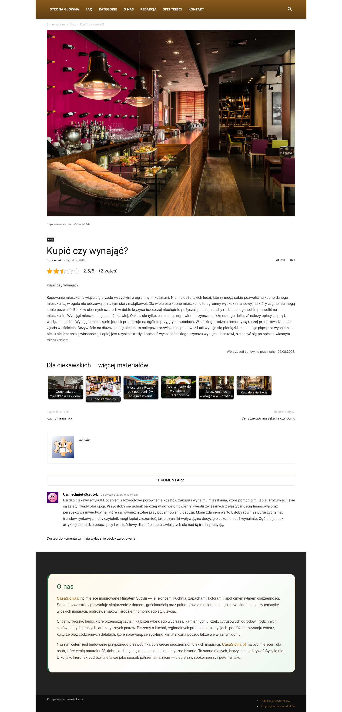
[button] (289, 9)
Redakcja (148, 9)
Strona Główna (64, 9)
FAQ (89, 9)
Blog (73, 24)
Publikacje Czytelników (275, 701)
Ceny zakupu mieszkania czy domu (268, 418)
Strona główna (56, 24)
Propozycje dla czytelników (278, 706)
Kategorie (108, 9)
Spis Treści (172, 9)
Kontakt (196, 9)
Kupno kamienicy (60, 418)
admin (58, 260)
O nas (129, 9)
